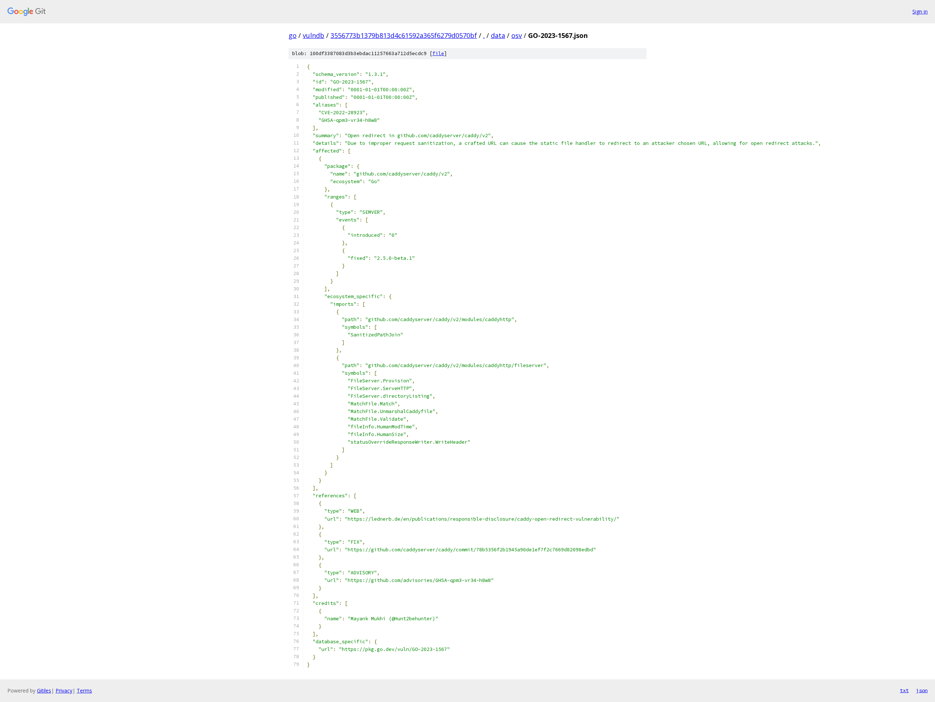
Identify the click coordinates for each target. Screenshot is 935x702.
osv (516, 35)
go (293, 35)
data (498, 35)
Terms (84, 690)
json (922, 690)
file (438, 53)
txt (904, 690)
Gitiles (44, 690)
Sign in (920, 11)
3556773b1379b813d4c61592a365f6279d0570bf (404, 35)
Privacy (64, 690)
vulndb (313, 35)
